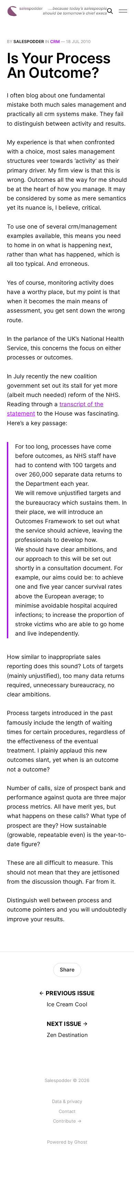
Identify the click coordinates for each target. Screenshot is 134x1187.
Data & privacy (67, 1101)
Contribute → (67, 1121)
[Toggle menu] (123, 11)
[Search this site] (110, 11)
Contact (67, 1111)
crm (55, 41)
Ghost (80, 1142)
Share (67, 969)
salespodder (28, 41)
